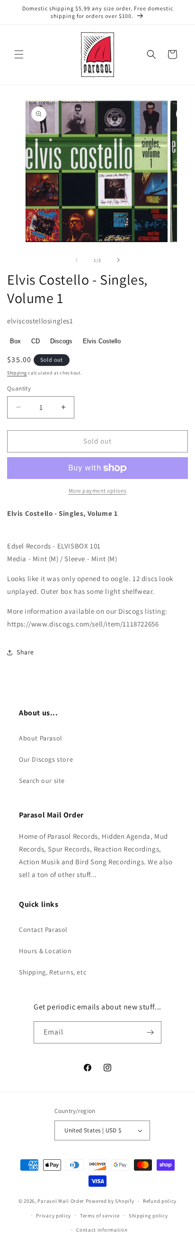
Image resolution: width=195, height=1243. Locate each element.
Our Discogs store (46, 759)
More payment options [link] (98, 490)
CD (35, 341)
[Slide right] (118, 260)
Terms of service (100, 1215)
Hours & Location (45, 951)
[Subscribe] (150, 1032)
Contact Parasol (43, 929)
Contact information (101, 1229)
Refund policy (160, 1201)
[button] (19, 54)
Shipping (17, 373)
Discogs (61, 341)
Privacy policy (53, 1215)
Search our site (42, 780)
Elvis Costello (102, 341)
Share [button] (25, 652)
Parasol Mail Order (60, 1201)
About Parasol (40, 738)
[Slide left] (76, 260)
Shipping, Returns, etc (52, 972)
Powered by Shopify (110, 1201)
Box (15, 341)
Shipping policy (148, 1215)
